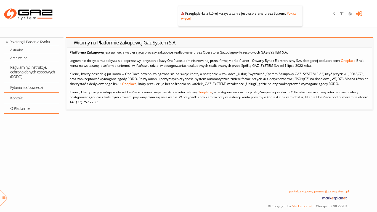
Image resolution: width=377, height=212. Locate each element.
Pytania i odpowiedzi (26, 87)
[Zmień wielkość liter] (344, 13)
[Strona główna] (31, 14)
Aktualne (17, 49)
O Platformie (20, 108)
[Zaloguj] (359, 14)
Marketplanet (302, 206)
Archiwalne (18, 57)
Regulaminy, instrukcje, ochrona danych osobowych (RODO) (32, 72)
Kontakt (16, 97)
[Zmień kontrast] (336, 13)
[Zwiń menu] (3, 198)
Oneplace (348, 60)
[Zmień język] (352, 14)
